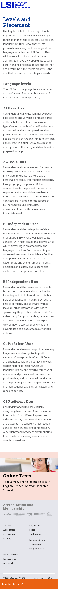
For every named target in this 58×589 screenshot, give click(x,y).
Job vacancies (9, 558)
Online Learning (10, 554)
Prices (32, 529)
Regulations (35, 525)
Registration (9, 534)
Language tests (36, 548)
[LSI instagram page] (8, 568)
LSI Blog (7, 538)
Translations (35, 544)
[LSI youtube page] (12, 568)
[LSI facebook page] (4, 568)
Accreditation (9, 529)
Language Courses (38, 540)
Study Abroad (35, 534)
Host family (8, 563)
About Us (7, 525)
